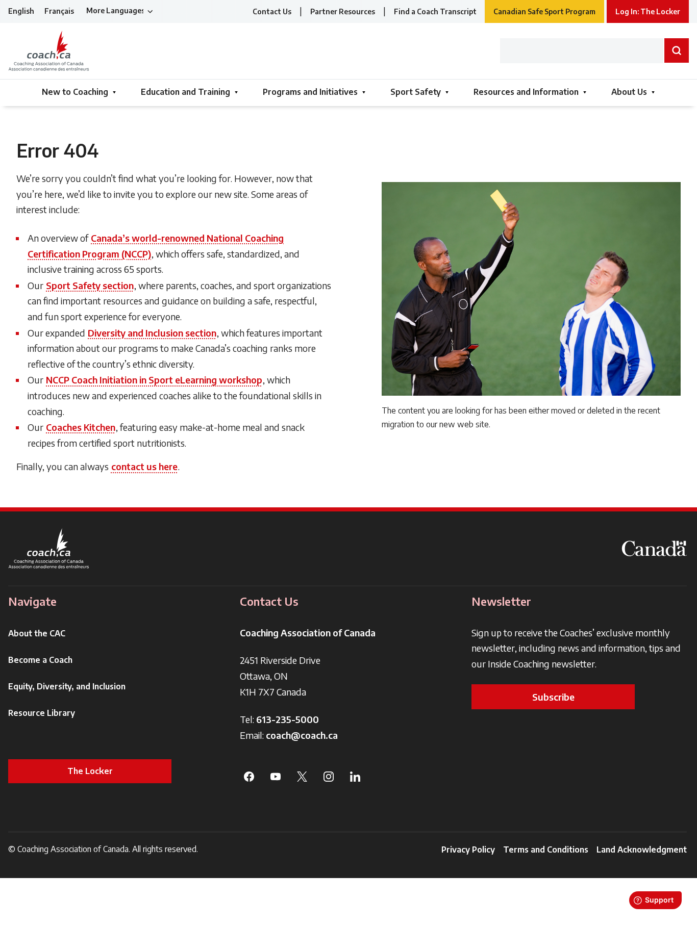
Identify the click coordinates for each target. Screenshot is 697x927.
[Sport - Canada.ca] (654, 548)
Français (59, 11)
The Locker (90, 771)
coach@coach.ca (302, 735)
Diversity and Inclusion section (152, 333)
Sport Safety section (90, 285)
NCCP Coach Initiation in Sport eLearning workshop (154, 379)
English (21, 11)
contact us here (144, 466)
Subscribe (553, 697)
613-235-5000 (287, 719)
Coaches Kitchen (80, 427)
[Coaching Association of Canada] (49, 548)
